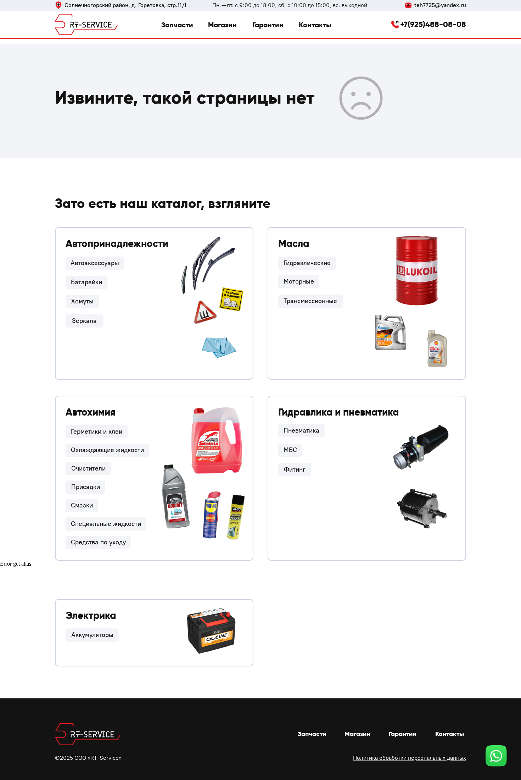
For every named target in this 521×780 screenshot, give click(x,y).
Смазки (82, 505)
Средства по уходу (98, 542)
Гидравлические (307, 263)
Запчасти (177, 25)
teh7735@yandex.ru (440, 5)
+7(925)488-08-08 (433, 24)
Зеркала (84, 321)
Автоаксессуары (95, 263)
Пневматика (301, 430)
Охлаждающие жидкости (107, 450)
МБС (290, 450)
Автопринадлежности (117, 243)
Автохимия (91, 412)
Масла (293, 243)
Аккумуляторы (92, 635)
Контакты (315, 25)
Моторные (299, 281)
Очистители (88, 468)
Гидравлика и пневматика (338, 412)
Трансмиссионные (310, 301)
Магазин (222, 25)
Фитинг (295, 469)
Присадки (85, 487)
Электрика (91, 615)
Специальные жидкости (106, 524)
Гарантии (268, 25)
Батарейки (86, 282)
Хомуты (82, 301)
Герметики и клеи (96, 431)
